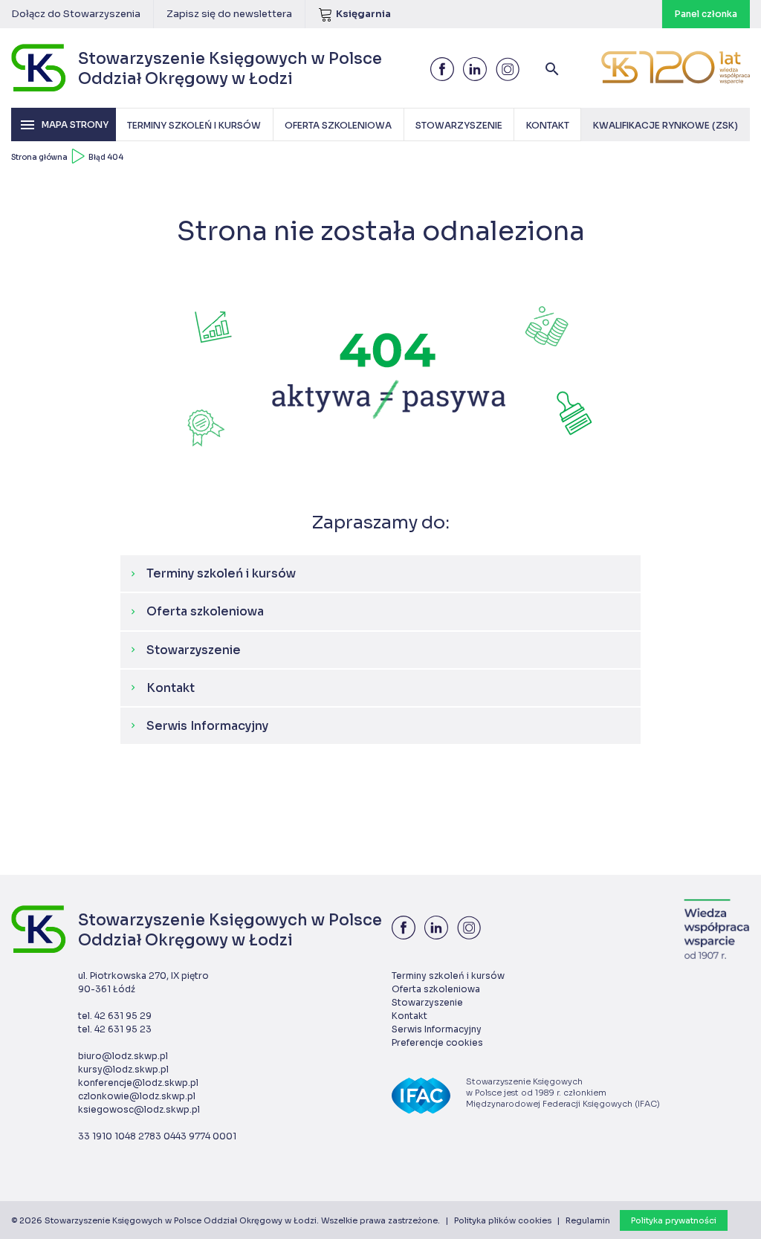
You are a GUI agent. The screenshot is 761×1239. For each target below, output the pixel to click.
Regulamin (588, 1220)
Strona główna (39, 157)
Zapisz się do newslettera (229, 13)
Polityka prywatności (673, 1220)
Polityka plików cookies (502, 1220)
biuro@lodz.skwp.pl (123, 1055)
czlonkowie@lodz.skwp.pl (136, 1095)
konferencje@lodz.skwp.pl (138, 1082)
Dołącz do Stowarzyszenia (75, 13)
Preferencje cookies (437, 1042)
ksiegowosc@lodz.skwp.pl (139, 1109)
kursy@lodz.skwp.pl (123, 1069)
